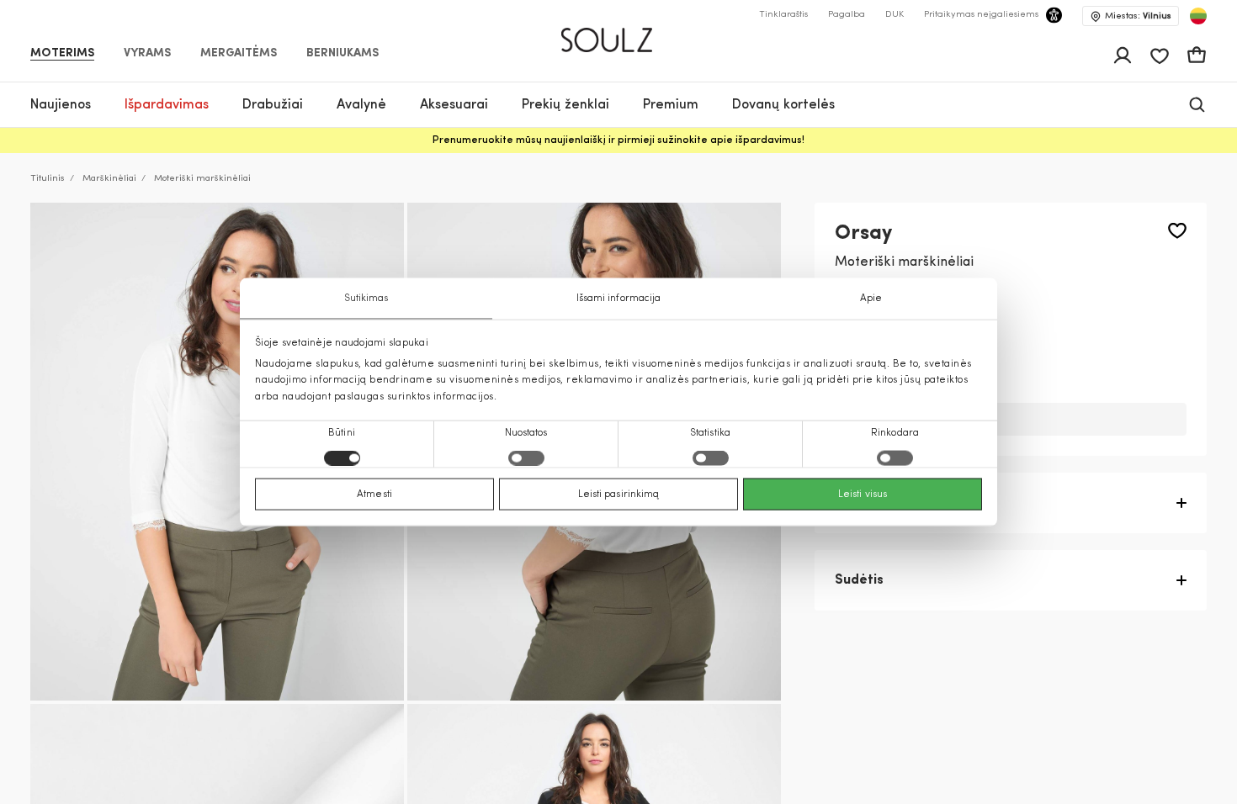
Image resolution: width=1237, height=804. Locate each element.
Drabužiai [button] (272, 105)
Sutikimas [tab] (366, 299)
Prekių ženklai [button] (565, 105)
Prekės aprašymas (894, 503)
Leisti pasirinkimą (619, 494)
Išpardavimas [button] (167, 105)
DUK (894, 14)
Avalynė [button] (361, 105)
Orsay (863, 234)
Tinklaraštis (783, 14)
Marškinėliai (109, 178)
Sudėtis (859, 580)
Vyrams (147, 54)
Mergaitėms (238, 54)
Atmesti (374, 494)
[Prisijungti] (1122, 55)
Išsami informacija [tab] (618, 299)
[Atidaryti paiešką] (1197, 104)
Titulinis (47, 178)
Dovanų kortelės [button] (783, 105)
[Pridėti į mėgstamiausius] (1177, 231)
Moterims (62, 54)
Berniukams (342, 54)
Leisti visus (862, 494)
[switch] (526, 457)
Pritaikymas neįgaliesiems (981, 14)
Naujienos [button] (60, 105)
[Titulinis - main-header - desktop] (619, 33)
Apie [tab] (871, 299)
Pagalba (846, 14)
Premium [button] (670, 105)
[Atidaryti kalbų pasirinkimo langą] (1198, 16)
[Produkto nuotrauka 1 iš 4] (217, 452)
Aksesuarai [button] (454, 105)
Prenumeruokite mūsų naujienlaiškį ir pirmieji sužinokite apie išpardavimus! (618, 140)
